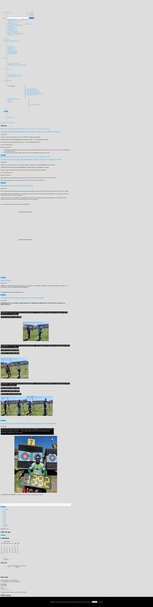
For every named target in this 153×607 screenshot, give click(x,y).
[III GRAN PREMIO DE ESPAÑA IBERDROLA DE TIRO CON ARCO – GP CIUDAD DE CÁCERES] (25, 128)
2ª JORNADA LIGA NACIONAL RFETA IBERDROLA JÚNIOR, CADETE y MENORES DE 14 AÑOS (31, 159)
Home (5, 558)
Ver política (100, 602)
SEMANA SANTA (6, 280)
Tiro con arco (3, 535)
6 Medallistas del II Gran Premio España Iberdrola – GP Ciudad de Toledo (22, 297)
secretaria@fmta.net (5, 589)
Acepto (94, 602)
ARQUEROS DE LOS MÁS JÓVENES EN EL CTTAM (17, 185)
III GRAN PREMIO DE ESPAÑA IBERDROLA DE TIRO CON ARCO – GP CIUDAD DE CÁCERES (30, 131)
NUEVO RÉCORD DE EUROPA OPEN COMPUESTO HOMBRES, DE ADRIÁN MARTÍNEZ (28, 423)
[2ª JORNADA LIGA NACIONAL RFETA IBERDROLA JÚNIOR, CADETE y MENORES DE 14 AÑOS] (25, 156)
